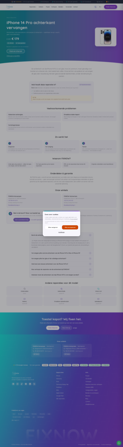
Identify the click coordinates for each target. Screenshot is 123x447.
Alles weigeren (53, 227)
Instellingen (61, 232)
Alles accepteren (70, 227)
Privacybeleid (73, 219)
